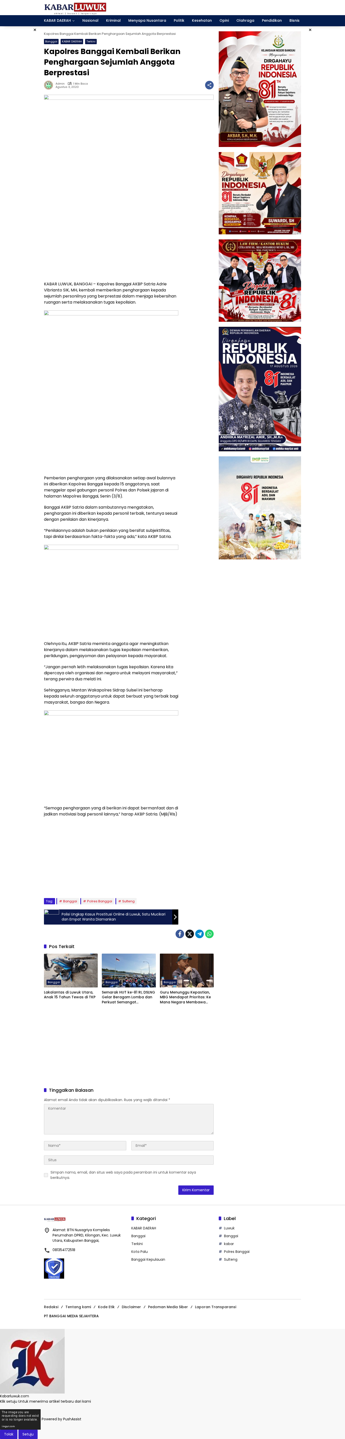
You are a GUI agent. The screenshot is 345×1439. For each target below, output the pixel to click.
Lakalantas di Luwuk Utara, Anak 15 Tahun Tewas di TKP (69, 995)
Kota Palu (139, 1251)
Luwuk (229, 1228)
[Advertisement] (111, 240)
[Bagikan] (209, 85)
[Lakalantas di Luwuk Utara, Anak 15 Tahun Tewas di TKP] (71, 970)
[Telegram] (199, 934)
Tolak (8, 1434)
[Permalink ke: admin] (50, 85)
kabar (229, 1243)
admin (60, 83)
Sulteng (128, 901)
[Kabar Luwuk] (75, 7)
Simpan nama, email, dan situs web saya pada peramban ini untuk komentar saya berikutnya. (123, 1175)
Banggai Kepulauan (148, 1259)
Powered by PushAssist (61, 1419)
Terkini (90, 41)
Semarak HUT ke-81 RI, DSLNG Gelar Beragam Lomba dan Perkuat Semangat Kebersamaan (128, 997)
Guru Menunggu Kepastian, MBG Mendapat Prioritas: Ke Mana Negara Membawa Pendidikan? (185, 997)
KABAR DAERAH (72, 41)
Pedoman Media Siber (168, 1306)
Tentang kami (78, 1306)
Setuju (28, 1434)
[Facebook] (180, 934)
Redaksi (51, 1306)
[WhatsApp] (209, 934)
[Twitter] (189, 934)
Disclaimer (131, 1306)
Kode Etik (106, 1306)
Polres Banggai (99, 901)
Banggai (51, 41)
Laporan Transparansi (215, 1306)
